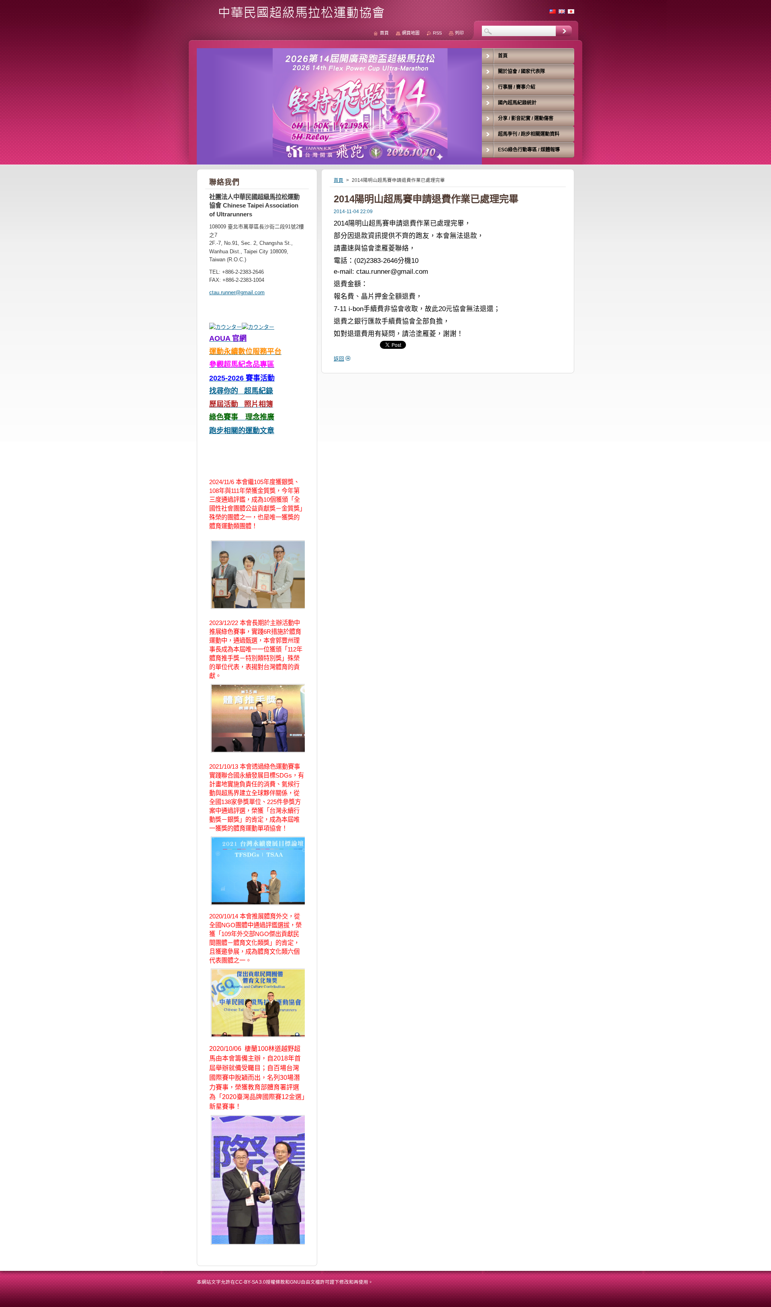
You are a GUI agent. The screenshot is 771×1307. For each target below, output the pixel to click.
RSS (437, 33)
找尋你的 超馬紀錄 (241, 391)
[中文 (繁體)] (552, 11)
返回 (339, 359)
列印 (459, 33)
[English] (562, 11)
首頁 (338, 180)
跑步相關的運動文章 (241, 431)
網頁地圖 (411, 33)
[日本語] (571, 11)
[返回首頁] (293, 16)
